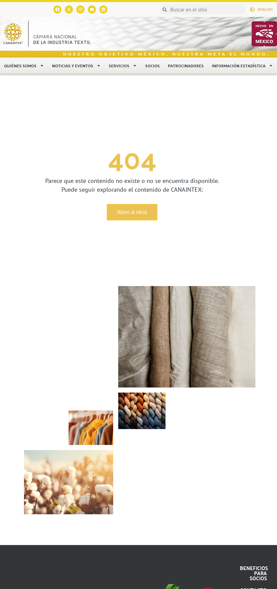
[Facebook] (57, 9)
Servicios (119, 65)
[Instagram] (80, 9)
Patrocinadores (186, 65)
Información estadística (239, 65)
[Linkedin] (103, 9)
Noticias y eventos (72, 65)
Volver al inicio (132, 212)
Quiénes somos (20, 65)
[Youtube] (92, 9)
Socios (152, 65)
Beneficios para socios (254, 573)
